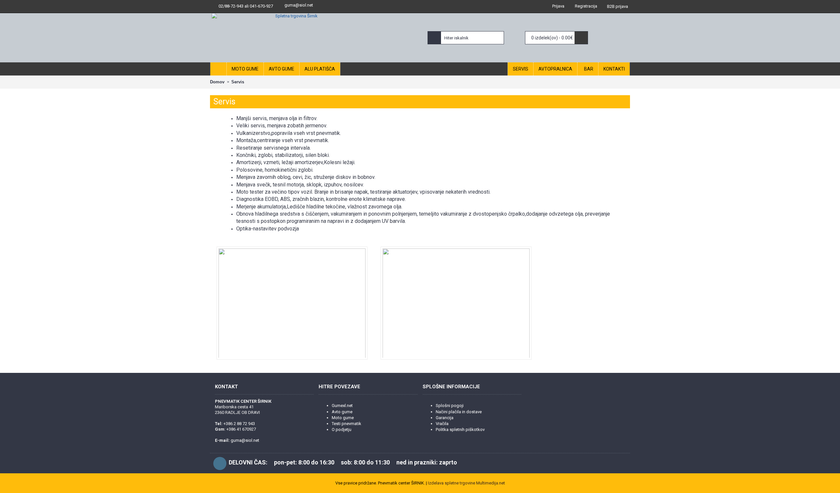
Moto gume (343, 417)
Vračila (442, 423)
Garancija (444, 417)
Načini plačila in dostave (459, 411)
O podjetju (341, 429)
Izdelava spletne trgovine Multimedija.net (466, 483)
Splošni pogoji (450, 405)
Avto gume (342, 411)
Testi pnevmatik (346, 423)
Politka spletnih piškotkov (460, 429)
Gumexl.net (342, 405)
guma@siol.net (298, 5)
